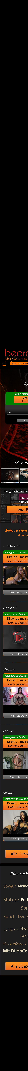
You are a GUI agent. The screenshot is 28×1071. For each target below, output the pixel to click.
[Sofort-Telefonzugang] (9, 363)
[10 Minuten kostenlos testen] (7, 363)
